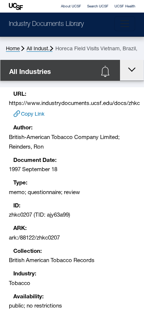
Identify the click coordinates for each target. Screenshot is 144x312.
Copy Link (32, 114)
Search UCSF (98, 6)
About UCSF (71, 6)
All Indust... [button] (39, 49)
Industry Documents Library (46, 24)
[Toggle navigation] (124, 23)
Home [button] (13, 49)
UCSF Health (124, 6)
